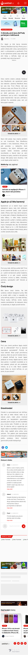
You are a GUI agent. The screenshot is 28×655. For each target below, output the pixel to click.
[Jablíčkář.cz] (7, 3)
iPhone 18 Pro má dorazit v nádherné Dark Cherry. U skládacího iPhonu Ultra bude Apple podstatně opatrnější (11, 631)
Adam (8, 465)
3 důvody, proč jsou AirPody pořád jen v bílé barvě (13, 34)
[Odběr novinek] (18, 3)
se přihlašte (18, 529)
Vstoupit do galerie (13, 133)
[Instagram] (22, 643)
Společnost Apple (7, 29)
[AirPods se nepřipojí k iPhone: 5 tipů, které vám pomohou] (14, 177)
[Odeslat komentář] (23, 526)
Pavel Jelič (7, 195)
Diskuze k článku (6, 460)
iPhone (5, 186)
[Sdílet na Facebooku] (2, 447)
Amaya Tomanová (9, 636)
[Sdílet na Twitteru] (6, 447)
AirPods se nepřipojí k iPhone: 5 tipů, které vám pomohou (13, 191)
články (8, 610)
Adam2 (9, 494)
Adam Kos (6, 38)
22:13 (14, 513)
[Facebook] (15, 643)
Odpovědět (9, 489)
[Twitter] (18, 643)
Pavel (8, 513)
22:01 (15, 494)
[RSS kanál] (25, 643)
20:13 (14, 465)
